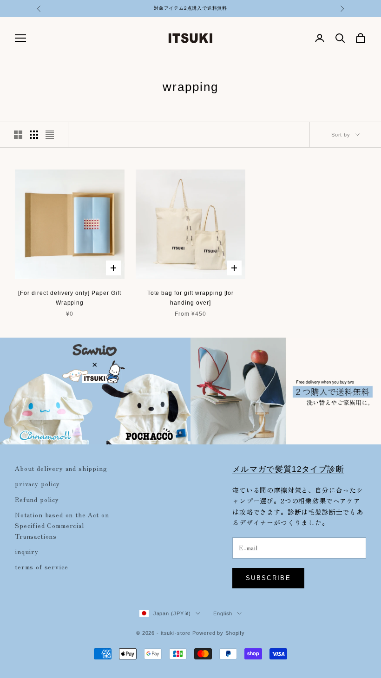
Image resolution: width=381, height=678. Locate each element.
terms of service (41, 566)
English (222, 613)
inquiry (27, 551)
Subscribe (268, 577)
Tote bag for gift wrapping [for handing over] (190, 298)
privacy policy (37, 483)
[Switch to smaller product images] (34, 134)
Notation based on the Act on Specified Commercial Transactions (62, 525)
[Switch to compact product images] (50, 134)
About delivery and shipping (61, 468)
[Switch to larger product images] (18, 134)
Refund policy (37, 499)
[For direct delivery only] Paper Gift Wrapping (69, 298)
